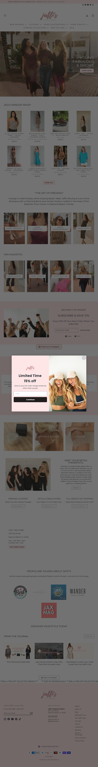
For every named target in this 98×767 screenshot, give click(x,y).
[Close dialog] (84, 358)
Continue (30, 399)
